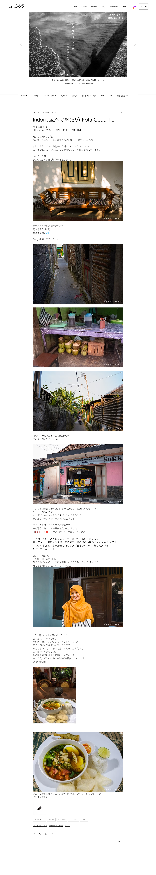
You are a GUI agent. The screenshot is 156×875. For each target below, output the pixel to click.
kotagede (61, 819)
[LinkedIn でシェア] (46, 834)
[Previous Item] (21, 44)
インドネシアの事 (49, 96)
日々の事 (35, 96)
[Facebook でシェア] (34, 834)
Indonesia (73, 819)
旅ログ (74, 96)
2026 (102, 96)
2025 (110, 96)
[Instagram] (134, 7)
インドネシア (39, 819)
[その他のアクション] (121, 112)
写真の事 (64, 96)
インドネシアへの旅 (89, 96)
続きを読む (121, 96)
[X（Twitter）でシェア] (40, 834)
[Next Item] (135, 44)
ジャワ (84, 819)
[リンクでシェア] (52, 834)
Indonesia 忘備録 (56, 826)
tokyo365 (24, 96)
